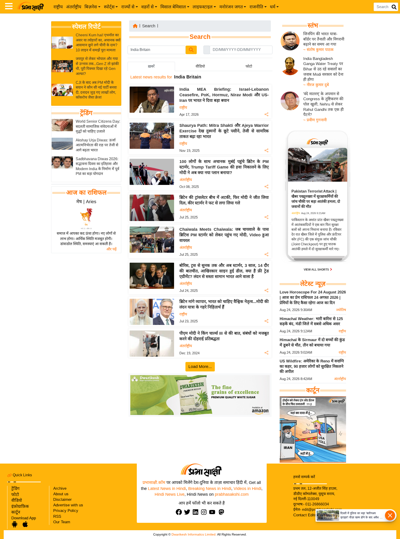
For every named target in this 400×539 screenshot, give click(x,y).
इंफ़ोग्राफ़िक (20, 506)
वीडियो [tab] (200, 66)
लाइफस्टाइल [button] (202, 6)
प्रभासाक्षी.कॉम (154, 482)
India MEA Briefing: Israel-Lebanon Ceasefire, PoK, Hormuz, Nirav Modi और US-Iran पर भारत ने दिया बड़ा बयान (224, 95)
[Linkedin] (196, 512)
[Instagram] (205, 512)
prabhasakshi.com (232, 494)
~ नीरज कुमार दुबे (316, 85)
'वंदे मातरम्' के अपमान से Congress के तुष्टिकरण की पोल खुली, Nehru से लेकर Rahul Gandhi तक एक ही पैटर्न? (323, 104)
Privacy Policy (65, 510)
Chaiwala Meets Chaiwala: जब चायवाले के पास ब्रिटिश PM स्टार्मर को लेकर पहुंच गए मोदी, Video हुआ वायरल (224, 235)
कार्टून (15, 512)
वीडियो (16, 500)
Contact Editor (305, 515)
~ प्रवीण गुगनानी (315, 120)
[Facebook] (180, 512)
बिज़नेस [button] (90, 6)
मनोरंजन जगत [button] (231, 6)
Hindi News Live (169, 494)
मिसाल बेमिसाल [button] (173, 6)
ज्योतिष (341, 310)
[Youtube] (213, 512)
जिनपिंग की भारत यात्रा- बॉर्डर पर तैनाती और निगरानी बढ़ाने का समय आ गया (323, 39)
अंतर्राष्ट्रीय (73, 6)
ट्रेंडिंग (86, 112)
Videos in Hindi (247, 488)
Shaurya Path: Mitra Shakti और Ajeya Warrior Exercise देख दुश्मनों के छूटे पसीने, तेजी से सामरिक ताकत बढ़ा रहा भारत (224, 131)
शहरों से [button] (147, 6)
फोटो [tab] (249, 66)
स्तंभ (313, 25)
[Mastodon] (222, 512)
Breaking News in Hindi (209, 488)
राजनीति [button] (256, 6)
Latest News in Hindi (167, 488)
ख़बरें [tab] (151, 66)
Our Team (61, 522)
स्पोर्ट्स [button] (109, 6)
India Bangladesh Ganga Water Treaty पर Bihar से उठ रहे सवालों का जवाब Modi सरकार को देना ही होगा (323, 69)
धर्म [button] (272, 6)
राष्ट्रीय (58, 6)
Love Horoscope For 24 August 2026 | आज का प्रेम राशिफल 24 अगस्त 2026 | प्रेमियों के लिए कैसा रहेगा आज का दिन (313, 297)
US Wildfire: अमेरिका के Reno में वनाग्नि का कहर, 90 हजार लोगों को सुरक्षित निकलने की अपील (312, 366)
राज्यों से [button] (127, 6)
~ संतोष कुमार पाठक (318, 49)
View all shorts (317, 269)
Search (148, 26)
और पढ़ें (111, 249)
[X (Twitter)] (188, 512)
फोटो (15, 494)
